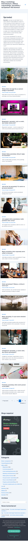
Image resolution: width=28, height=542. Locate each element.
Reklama (3, 490)
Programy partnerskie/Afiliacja (9, 482)
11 (22, 400)
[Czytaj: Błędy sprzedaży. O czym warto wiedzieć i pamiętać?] (14, 303)
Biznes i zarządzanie (5, 461)
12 (25, 400)
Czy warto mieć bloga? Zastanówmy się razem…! (15, 513)
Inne (2, 486)
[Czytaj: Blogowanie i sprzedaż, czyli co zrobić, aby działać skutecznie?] (14, 107)
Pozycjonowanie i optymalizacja (10, 477)
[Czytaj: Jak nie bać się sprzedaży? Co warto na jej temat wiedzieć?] (14, 172)
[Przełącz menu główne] (25, 4)
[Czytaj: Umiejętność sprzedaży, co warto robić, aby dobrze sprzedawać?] (14, 337)
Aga (2, 513)
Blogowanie (5, 467)
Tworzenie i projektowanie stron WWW (11, 484)
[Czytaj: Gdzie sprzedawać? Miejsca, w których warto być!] (14, 270)
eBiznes (3, 465)
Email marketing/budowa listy (9, 471)
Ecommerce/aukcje (7, 469)
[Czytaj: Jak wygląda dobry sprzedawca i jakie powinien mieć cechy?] (14, 205)
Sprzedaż (4, 86)
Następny (23, 403)
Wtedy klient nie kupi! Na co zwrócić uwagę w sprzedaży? (12, 89)
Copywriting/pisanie (5, 463)
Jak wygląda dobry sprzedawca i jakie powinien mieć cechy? (13, 219)
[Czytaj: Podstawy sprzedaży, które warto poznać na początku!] (14, 371)
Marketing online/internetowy (9, 473)
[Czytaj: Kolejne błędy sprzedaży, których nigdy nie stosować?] (14, 140)
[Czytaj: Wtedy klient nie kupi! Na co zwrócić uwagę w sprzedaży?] (14, 75)
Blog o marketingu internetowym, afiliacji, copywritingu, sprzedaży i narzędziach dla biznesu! (10, 4)
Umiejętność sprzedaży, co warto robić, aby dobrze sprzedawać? (13, 351)
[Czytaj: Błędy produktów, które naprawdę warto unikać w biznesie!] (14, 238)
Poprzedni (5, 400)
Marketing (3, 488)
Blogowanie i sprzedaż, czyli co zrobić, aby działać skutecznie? (13, 122)
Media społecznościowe (8, 475)
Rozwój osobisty (5, 492)
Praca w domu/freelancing (8, 479)
